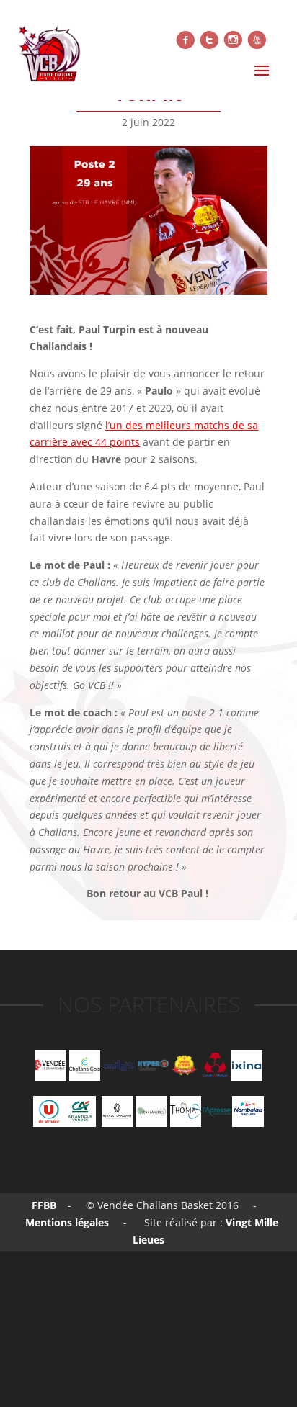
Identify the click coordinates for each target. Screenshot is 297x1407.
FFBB (44, 1205)
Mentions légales (65, 1222)
